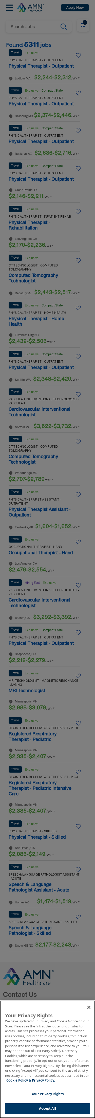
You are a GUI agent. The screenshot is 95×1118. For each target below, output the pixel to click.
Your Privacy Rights (47, 1094)
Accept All (47, 1108)
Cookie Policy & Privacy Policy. (30, 1080)
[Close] (88, 1007)
